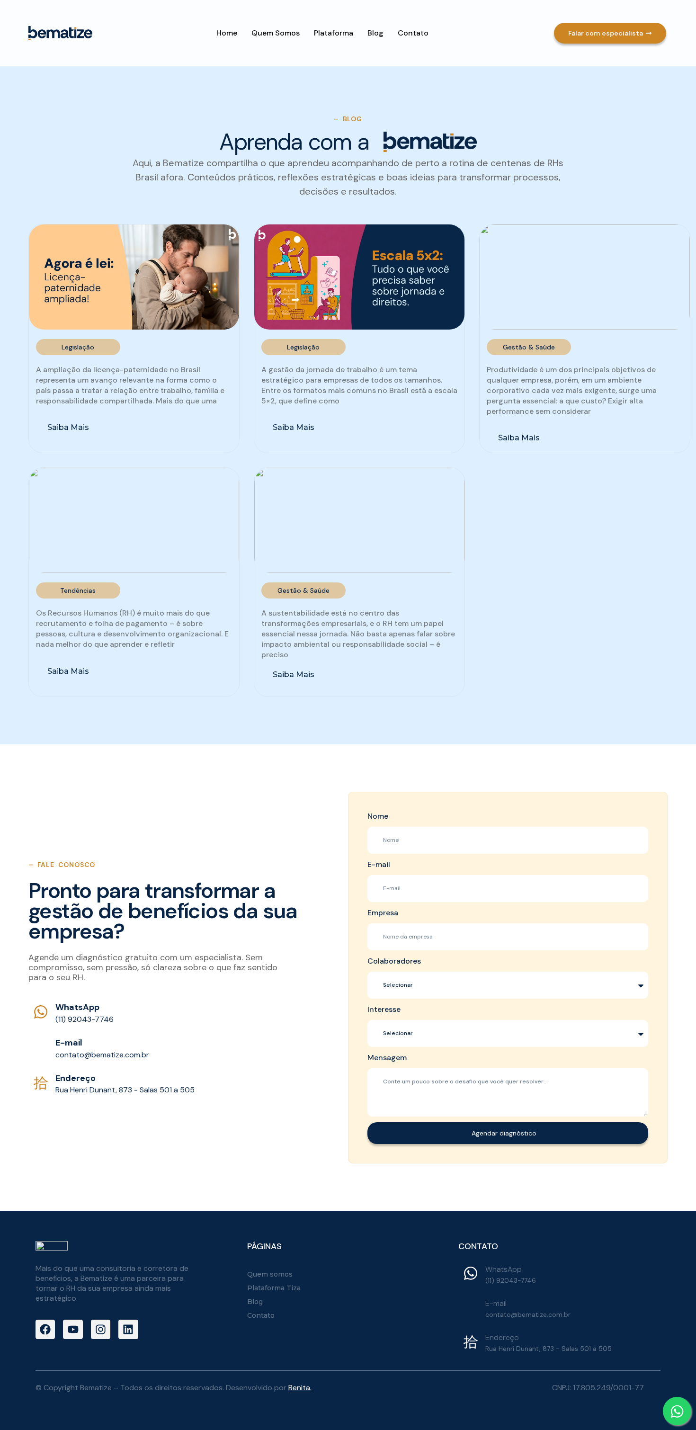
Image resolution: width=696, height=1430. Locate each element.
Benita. (300, 1388)
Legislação (78, 347)
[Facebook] (45, 1329)
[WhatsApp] (40, 1011)
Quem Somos (275, 33)
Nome (377, 816)
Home (226, 33)
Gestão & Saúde (529, 347)
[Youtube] (72, 1329)
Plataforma (333, 33)
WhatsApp (77, 1007)
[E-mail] (40, 1047)
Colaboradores (394, 961)
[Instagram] (100, 1329)
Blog (375, 33)
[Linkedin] (128, 1329)
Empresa (382, 913)
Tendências (78, 590)
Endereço (75, 1078)
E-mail (68, 1042)
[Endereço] (40, 1082)
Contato (413, 33)
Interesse (384, 1009)
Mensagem (387, 1058)
